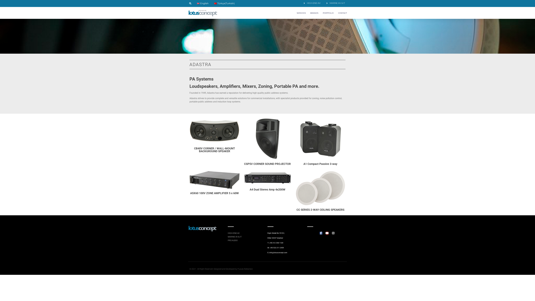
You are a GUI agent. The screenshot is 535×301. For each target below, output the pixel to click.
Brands (314, 13)
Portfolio (328, 13)
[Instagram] (333, 233)
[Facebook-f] (321, 233)
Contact (342, 13)
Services (301, 13)
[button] (190, 3)
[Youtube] (327, 233)
